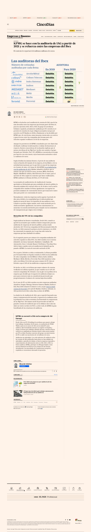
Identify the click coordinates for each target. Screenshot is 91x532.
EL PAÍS (59, 30)
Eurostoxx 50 (55, 17)
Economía (30, 30)
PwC (24, 402)
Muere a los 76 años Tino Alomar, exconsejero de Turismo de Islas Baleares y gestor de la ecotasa (74, 179)
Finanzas (45, 402)
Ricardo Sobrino (18, 112)
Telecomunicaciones (48, 36)
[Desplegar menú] (8, 24)
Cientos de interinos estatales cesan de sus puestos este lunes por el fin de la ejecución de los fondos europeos (75, 205)
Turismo (74, 36)
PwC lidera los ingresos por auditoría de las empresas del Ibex (38, 382)
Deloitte (18, 402)
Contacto (8, 529)
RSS (45, 529)
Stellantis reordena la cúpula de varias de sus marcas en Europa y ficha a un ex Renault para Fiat (75, 190)
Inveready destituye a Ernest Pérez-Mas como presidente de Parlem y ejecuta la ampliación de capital (74, 184)
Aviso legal (12, 529)
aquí (42, 408)
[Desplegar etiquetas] (57, 402)
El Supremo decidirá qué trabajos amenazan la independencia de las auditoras (38, 392)
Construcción (60, 36)
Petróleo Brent (40, 17)
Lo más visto (69, 200)
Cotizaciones (35, 30)
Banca (42, 36)
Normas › (56, 374)
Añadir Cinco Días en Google (52, 116)
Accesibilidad (40, 529)
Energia (54, 36)
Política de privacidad (33, 529)
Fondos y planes (42, 30)
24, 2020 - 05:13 (21, 113)
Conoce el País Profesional (45, 497)
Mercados (26, 30)
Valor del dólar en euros (72, 17)
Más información (17, 408)
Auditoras (16, 41)
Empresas (36, 402)
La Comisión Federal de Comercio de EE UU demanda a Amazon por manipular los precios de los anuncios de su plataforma (75, 173)
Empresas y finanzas (19, 30)
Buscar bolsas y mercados (72, 215)
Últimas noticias (49, 30)
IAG (32, 402)
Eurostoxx (72, 221)
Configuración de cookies (25, 529)
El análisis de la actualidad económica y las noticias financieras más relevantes (30, 371)
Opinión (54, 30)
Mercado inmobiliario (68, 36)
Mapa (44, 529)
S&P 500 (25, 17)
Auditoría (28, 402)
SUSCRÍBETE (72, 30)
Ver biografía (22, 366)
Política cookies (17, 529)
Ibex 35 (11, 17)
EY (21, 402)
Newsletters (49, 529)
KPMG (15, 402)
